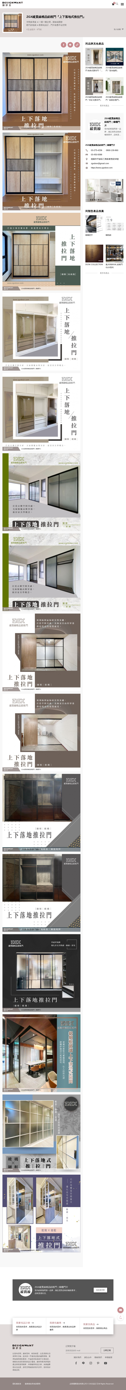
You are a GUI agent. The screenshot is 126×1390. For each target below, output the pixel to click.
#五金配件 (30, 29)
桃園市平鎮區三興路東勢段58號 (105, 159)
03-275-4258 (96, 150)
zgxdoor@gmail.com (100, 163)
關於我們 (77, 1357)
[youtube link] (105, 1364)
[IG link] (90, 1364)
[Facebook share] (63, 45)
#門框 (39, 29)
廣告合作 (88, 1357)
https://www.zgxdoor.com (101, 168)
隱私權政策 (17, 1384)
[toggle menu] (122, 4)
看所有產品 (104, 106)
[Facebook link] (76, 1364)
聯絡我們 (98, 1357)
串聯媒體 (108, 1357)
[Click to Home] (12, 4)
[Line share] (70, 45)
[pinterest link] (98, 1364)
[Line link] (83, 1364)
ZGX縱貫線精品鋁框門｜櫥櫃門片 (51, 1287)
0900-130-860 (112, 150)
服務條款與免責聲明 (32, 1384)
